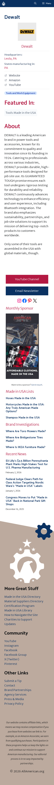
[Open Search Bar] (35, 3)
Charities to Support (18, 619)
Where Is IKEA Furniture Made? (25, 447)
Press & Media (14, 699)
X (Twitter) (11, 659)
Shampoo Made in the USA (23, 417)
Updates (10, 624)
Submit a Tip (13, 681)
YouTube (10, 641)
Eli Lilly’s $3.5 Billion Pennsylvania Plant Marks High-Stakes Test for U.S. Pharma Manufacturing (27, 464)
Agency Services (15, 694)
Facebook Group (15, 654)
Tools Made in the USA (20, 112)
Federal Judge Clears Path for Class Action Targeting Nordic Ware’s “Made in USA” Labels (25, 482)
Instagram (11, 645)
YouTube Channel (27, 279)
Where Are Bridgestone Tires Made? (24, 439)
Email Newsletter (27, 291)
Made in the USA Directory (22, 596)
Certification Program (19, 606)
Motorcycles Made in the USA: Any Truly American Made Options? (25, 408)
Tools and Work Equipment (21, 93)
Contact (9, 685)
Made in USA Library (18, 610)
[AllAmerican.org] (3, 3)
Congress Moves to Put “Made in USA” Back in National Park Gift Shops (26, 501)
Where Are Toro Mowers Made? (26, 431)
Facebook (10, 650)
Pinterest (10, 664)
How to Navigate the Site (21, 615)
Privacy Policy (13, 703)
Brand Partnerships (17, 690)
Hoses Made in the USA (21, 398)
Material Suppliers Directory (23, 601)
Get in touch (36, 385)
